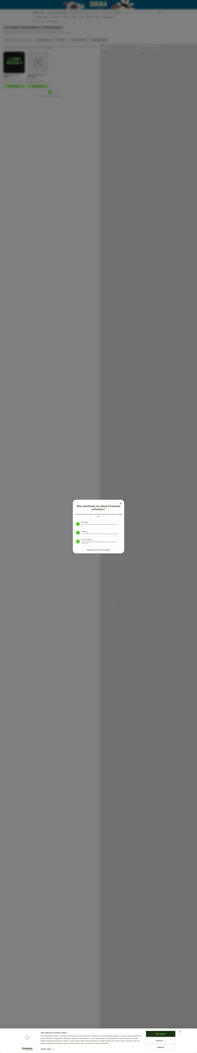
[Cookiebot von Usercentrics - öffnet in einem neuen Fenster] (27, 1049)
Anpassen (159, 1040)
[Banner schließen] (180, 1031)
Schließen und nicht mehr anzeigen (98, 550)
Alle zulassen (161, 1034)
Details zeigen (46, 1049)
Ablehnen (160, 1047)
